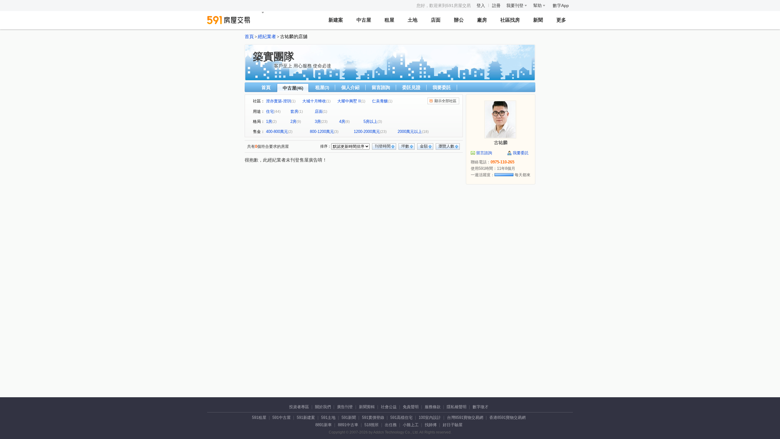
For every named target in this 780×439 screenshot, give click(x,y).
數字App (561, 5)
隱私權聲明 (456, 407)
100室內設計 (430, 417)
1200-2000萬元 (367, 131)
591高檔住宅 (401, 417)
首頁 (249, 36)
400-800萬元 (277, 131)
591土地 (328, 417)
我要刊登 (515, 5)
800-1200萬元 (322, 131)
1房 (269, 121)
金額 (424, 146)
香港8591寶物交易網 (507, 417)
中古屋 (363, 20)
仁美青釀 (380, 101)
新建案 (335, 20)
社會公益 (389, 407)
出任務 (391, 425)
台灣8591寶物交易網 (465, 417)
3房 (318, 121)
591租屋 (259, 417)
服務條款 (433, 407)
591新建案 (306, 417)
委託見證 (411, 87)
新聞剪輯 (367, 407)
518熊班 (371, 425)
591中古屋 (281, 417)
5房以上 (370, 121)
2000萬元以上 (410, 131)
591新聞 (349, 417)
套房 (294, 111)
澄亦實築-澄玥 (278, 101)
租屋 (389, 20)
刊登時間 (383, 146)
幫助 (538, 5)
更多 (561, 20)
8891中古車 (348, 425)
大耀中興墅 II (349, 101)
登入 (481, 5)
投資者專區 (299, 407)
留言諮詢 (381, 87)
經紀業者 (267, 36)
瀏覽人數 (446, 146)
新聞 (538, 20)
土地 (412, 20)
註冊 (496, 5)
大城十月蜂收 (314, 101)
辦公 (459, 20)
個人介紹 (350, 87)
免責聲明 (411, 407)
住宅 (270, 111)
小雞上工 (411, 425)
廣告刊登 (345, 407)
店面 (436, 20)
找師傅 (431, 425)
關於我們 (323, 407)
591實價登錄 (373, 417)
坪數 (405, 146)
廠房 (482, 20)
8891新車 (323, 425)
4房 (342, 121)
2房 (293, 121)
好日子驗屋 (453, 425)
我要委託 (442, 87)
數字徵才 (480, 407)
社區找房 (510, 20)
